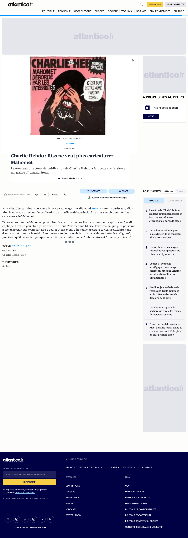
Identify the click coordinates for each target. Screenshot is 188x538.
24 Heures (168, 191)
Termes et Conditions (25, 492)
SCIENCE (141, 11)
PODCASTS (71, 509)
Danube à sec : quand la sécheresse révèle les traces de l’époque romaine (165, 311)
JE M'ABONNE (155, 4)
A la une (60, 138)
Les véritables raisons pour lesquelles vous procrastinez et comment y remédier (165, 251)
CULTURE (179, 11)
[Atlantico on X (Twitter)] (16, 519)
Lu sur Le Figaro (21, 245)
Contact (147, 467)
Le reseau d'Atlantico (122, 467)
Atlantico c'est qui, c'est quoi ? (84, 467)
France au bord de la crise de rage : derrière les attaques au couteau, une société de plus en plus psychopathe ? (166, 329)
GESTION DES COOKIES (136, 503)
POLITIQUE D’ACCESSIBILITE (138, 515)
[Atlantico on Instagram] (42, 519)
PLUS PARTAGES (174, 200)
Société (79, 138)
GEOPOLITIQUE (82, 11)
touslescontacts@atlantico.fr (29, 527)
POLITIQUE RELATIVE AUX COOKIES (141, 521)
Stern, (95, 208)
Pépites (70, 138)
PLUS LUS (153, 200)
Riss (23, 254)
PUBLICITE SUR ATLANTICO (138, 497)
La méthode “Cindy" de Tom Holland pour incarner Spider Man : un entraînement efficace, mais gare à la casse (165, 215)
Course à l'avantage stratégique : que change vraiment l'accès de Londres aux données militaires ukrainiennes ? (165, 270)
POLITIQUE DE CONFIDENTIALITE (140, 509)
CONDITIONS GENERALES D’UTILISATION (144, 527)
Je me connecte (175, 4)
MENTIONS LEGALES (134, 491)
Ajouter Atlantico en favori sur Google (109, 197)
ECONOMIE (64, 11)
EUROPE (99, 11)
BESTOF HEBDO (73, 515)
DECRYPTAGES (73, 485)
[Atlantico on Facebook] (25, 519)
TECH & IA (127, 11)
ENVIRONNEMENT (160, 11)
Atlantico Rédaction (70, 178)
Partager (95, 191)
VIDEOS (69, 503)
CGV (127, 485)
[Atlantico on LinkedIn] (33, 519)
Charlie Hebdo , (11, 254)
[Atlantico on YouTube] (50, 519)
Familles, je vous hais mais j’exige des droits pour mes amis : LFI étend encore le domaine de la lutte (164, 292)
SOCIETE (113, 11)
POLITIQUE (48, 11)
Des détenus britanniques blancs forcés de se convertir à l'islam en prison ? (165, 234)
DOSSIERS (70, 491)
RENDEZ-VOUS (72, 497)
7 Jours (180, 191)
